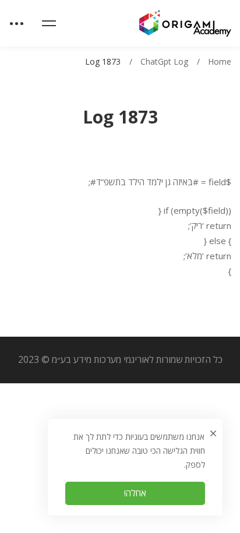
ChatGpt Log (164, 61)
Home (219, 61)
